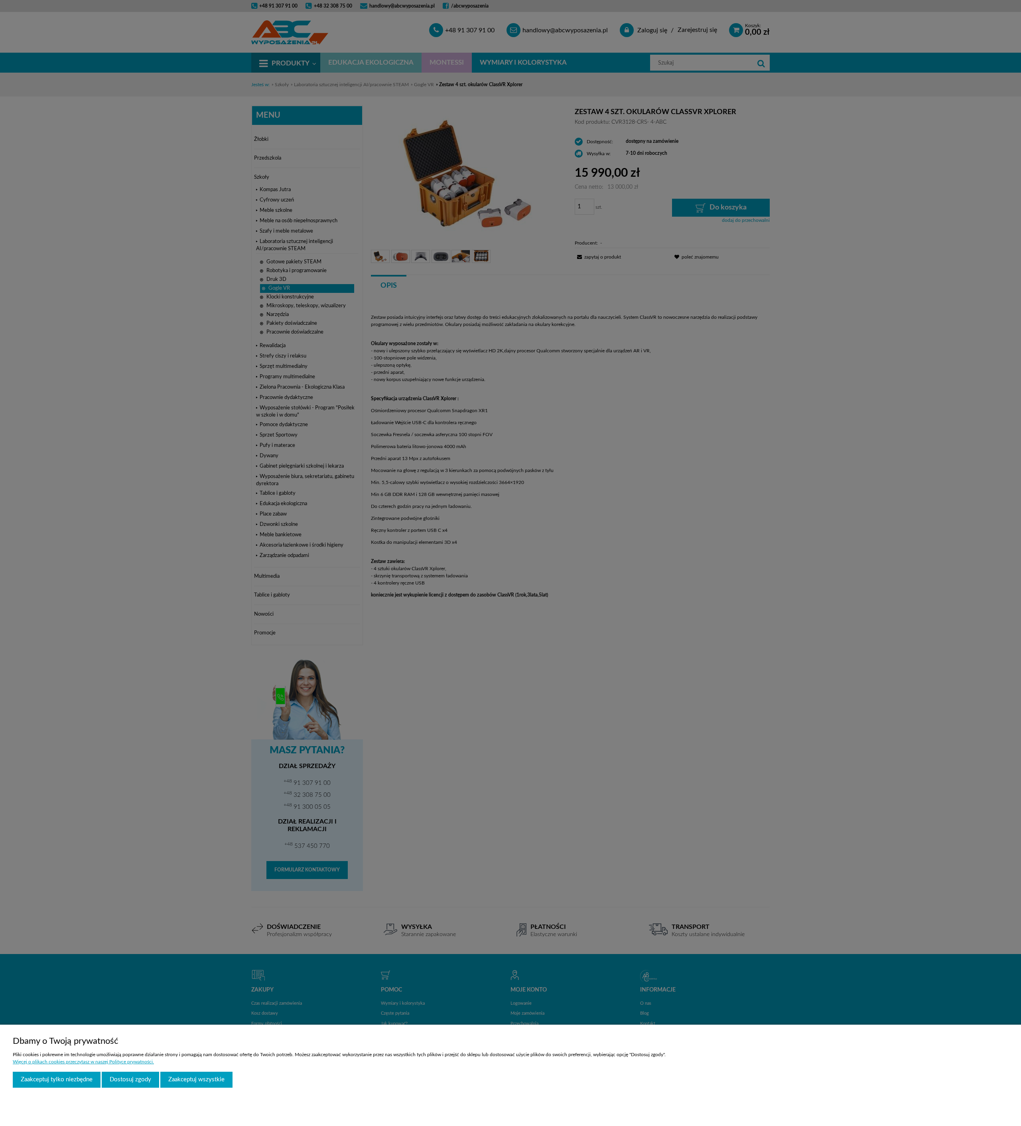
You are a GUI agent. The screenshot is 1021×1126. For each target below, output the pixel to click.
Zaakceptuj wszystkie (196, 1080)
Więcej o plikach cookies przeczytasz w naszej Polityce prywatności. (83, 1061)
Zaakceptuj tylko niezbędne (57, 1080)
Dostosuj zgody (130, 1080)
